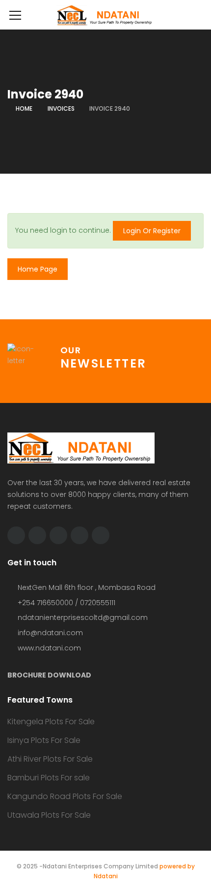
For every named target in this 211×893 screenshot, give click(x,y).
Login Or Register (152, 231)
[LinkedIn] (58, 535)
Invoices (61, 108)
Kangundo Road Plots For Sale (64, 796)
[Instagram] (100, 535)
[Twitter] (16, 535)
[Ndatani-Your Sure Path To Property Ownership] (105, 15)
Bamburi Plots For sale (48, 777)
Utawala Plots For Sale (49, 815)
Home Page (37, 269)
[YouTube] (79, 535)
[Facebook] (37, 535)
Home (24, 108)
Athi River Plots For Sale (50, 759)
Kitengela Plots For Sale (51, 721)
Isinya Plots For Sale (43, 740)
